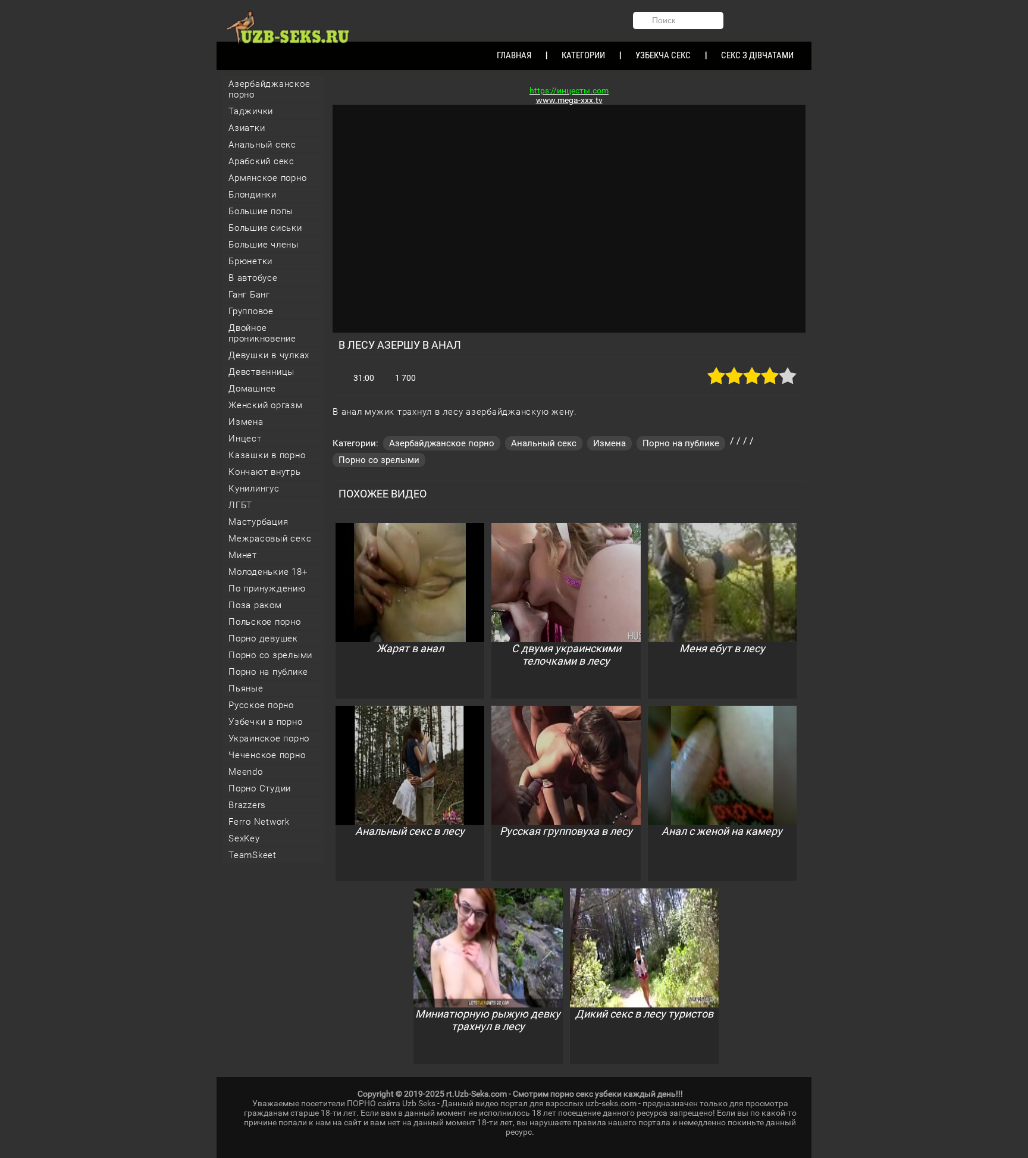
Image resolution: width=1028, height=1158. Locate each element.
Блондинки (252, 194)
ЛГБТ (240, 505)
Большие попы (260, 211)
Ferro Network (259, 821)
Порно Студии (259, 788)
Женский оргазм (265, 405)
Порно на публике (268, 671)
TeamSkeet (252, 855)
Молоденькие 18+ (267, 572)
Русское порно (261, 705)
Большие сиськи (265, 228)
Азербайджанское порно (269, 89)
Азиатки (246, 128)
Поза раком (255, 605)
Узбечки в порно (265, 721)
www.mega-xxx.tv (569, 100)
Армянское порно (267, 178)
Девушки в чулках (268, 355)
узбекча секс (663, 55)
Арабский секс (261, 161)
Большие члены (263, 244)
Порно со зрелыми (270, 655)
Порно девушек (263, 638)
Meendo (245, 771)
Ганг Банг (249, 294)
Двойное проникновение (262, 333)
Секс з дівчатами (757, 55)
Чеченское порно (266, 755)
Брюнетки (250, 261)
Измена (246, 422)
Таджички (250, 111)
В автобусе (253, 278)
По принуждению (267, 588)
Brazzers (247, 805)
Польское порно (264, 621)
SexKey (244, 838)
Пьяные (246, 688)
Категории (583, 55)
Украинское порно (268, 738)
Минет (242, 555)
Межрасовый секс (269, 538)
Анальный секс (262, 144)
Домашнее (252, 388)
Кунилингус (254, 488)
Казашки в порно (266, 455)
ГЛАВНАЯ (514, 55)
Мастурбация (258, 522)
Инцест (245, 438)
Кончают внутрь (264, 472)
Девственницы (261, 372)
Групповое (251, 311)
